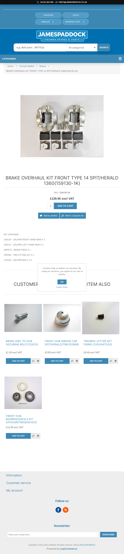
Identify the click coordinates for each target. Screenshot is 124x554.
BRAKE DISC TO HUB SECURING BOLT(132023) (22, 343)
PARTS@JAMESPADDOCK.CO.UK (73, 2)
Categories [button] (9, 59)
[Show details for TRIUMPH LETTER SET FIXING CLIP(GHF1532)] (100, 318)
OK (62, 282)
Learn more (62, 287)
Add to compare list (74, 215)
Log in (76, 15)
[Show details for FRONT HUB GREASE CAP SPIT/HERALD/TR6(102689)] (62, 318)
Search (104, 47)
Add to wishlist (50, 215)
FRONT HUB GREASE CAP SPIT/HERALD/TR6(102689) (62, 343)
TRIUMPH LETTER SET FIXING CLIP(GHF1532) (98, 343)
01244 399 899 (47, 2)
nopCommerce (68, 549)
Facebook (58, 510)
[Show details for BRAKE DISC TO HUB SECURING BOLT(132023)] (23, 318)
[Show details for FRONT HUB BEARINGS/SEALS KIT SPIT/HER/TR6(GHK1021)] (23, 392)
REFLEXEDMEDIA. (88, 545)
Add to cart (65, 206)
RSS (66, 510)
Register (48, 15)
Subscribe (108, 534)
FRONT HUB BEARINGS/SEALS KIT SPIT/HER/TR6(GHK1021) (21, 419)
